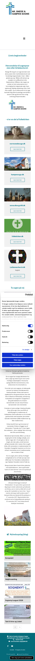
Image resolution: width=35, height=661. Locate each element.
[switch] (30, 331)
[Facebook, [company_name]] (7, 646)
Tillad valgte (17, 360)
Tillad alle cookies (17, 355)
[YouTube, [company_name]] (12, 646)
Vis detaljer (25, 349)
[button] (22, 38)
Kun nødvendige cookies (17, 365)
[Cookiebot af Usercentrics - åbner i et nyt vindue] (25, 295)
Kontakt (12, 650)
